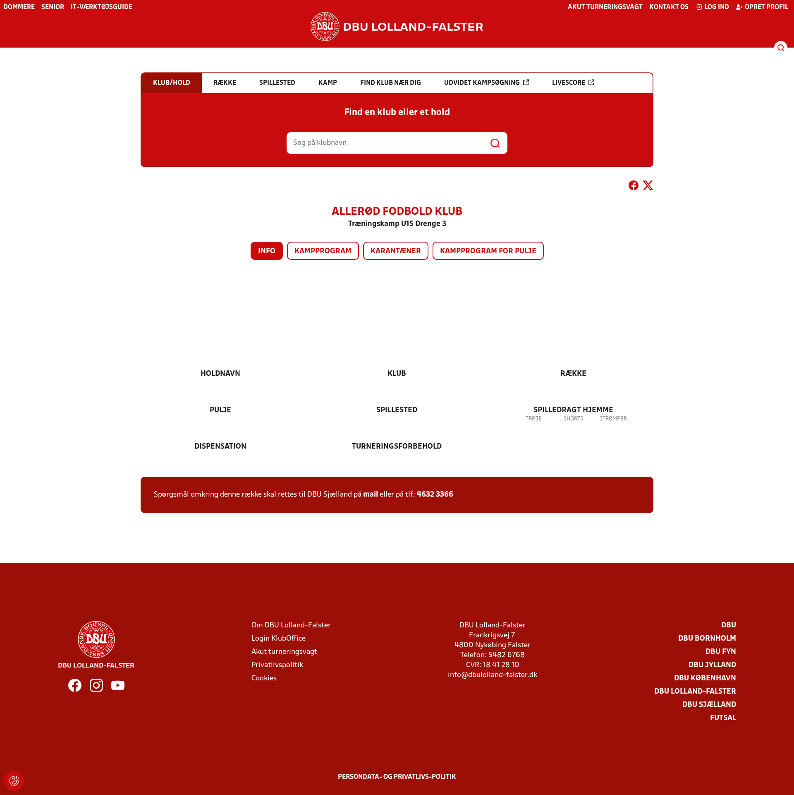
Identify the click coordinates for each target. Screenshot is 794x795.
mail (370, 494)
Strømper (613, 419)
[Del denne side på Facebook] (634, 187)
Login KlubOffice (278, 638)
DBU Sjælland (709, 705)
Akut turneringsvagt (605, 7)
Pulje (220, 410)
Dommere (19, 7)
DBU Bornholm (707, 638)
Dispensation (220, 446)
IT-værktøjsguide (101, 7)
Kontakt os (669, 7)
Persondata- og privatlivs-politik (397, 777)
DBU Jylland (712, 665)
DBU (728, 625)
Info (266, 251)
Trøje (534, 419)
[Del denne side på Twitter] (648, 187)
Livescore (568, 83)
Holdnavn (220, 373)
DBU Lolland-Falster (695, 691)
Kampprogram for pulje (488, 251)
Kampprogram (323, 251)
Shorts (573, 419)
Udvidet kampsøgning (482, 83)
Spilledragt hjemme (573, 410)
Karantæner (396, 251)
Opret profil (766, 7)
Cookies (264, 678)
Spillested (396, 410)
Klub (396, 373)
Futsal (723, 718)
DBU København (705, 678)
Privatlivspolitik (277, 665)
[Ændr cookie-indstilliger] (14, 781)
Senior (52, 7)
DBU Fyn (721, 652)
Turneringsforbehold (397, 446)
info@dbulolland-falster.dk (492, 675)
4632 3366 (435, 494)
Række (573, 373)
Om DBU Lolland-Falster (291, 625)
